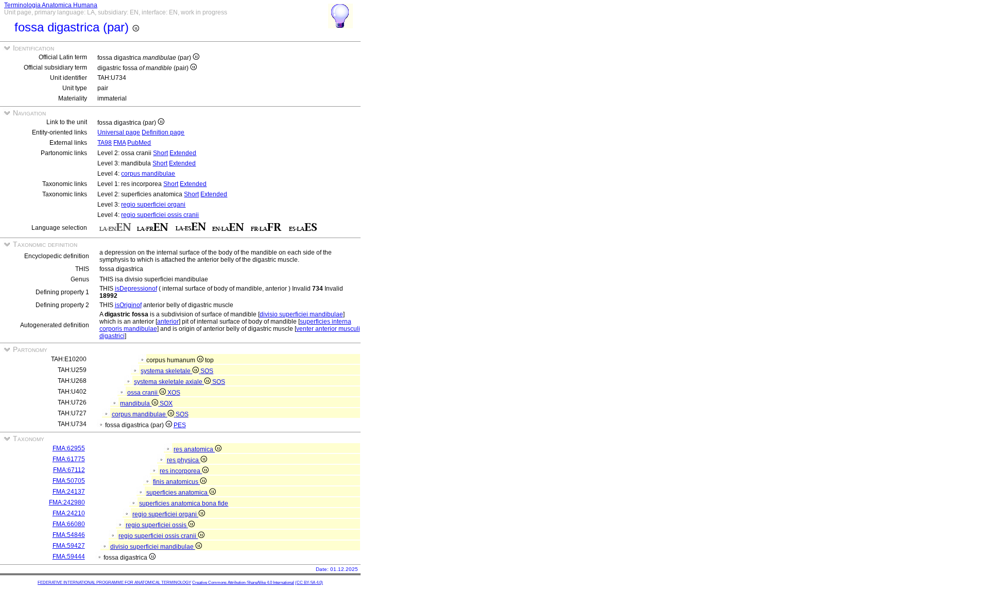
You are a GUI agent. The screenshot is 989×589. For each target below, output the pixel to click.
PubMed (139, 142)
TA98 (104, 142)
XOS (173, 392)
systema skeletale (166, 371)
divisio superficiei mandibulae (301, 314)
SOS (206, 371)
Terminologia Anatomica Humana (50, 5)
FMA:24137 (69, 491)
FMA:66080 (69, 524)
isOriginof (128, 305)
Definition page (163, 132)
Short (160, 153)
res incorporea (181, 471)
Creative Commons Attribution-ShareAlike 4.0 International (243, 582)
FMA (119, 142)
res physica (183, 460)
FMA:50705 (69, 480)
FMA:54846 (69, 534)
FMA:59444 (69, 556)
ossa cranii (143, 392)
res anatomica (194, 449)
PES (180, 425)
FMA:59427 (69, 545)
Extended (182, 153)
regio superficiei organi (153, 204)
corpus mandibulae (148, 173)
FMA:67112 (69, 470)
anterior (168, 321)
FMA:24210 (69, 513)
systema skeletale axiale (169, 381)
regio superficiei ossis (157, 525)
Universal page (118, 132)
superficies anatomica (177, 492)
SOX (166, 403)
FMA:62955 (69, 448)
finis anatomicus (176, 481)
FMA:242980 (67, 502)
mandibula (135, 403)
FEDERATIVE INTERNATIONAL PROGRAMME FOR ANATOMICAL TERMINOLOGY (114, 582)
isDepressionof (136, 288)
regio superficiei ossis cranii (160, 214)
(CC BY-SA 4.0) (309, 582)
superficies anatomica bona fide (183, 503)
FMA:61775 (69, 459)
